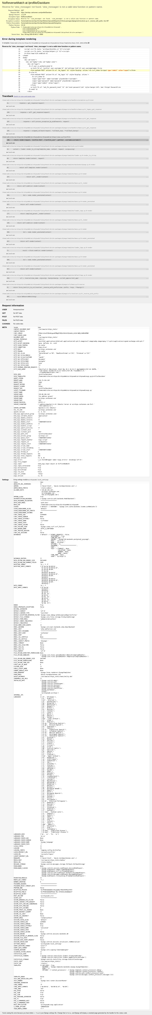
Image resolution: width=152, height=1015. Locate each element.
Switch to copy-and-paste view (24, 96)
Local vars (11, 106)
